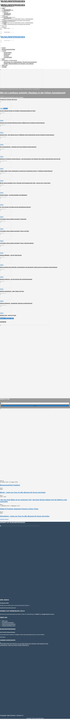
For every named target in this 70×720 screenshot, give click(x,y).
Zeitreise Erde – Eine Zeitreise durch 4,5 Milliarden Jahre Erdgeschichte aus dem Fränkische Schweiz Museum (27, 134)
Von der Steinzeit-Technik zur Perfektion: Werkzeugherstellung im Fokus (17, 110)
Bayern (21, 89)
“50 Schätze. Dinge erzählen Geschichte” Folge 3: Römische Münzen (17, 243)
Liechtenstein (7, 18)
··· (2, 29)
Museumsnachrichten (7, 6)
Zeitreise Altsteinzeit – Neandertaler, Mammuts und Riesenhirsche (16, 303)
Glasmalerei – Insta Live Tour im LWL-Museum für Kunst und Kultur (24, 516)
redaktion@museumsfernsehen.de (8, 607)
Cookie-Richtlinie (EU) (8, 625)
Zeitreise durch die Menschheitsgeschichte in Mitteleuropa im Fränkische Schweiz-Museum (22, 122)
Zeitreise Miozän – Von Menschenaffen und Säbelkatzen (13, 195)
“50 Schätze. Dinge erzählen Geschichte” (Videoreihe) (13, 219)
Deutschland (7, 13)
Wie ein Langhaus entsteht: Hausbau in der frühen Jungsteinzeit (32, 92)
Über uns (4, 25)
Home (3, 8)
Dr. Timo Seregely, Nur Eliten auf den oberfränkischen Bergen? (15, 207)
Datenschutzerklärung (8, 624)
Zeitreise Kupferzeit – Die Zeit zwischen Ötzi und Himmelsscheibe (16, 279)
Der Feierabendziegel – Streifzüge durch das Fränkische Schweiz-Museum (18, 146)
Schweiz (6, 16)
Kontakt (4, 27)
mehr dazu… (3, 637)
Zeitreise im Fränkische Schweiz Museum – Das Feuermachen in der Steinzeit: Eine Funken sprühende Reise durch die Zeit (30, 159)
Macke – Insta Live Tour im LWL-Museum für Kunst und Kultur (22, 492)
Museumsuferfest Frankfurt (10, 485)
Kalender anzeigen (4, 519)
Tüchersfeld (36, 89)
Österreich (7, 11)
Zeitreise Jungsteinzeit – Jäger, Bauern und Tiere (12, 291)
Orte (3, 15)
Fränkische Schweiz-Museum (9, 89)
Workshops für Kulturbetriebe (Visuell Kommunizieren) (18, 18)
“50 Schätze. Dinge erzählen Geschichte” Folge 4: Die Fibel (14, 231)
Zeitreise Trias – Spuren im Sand (8, 315)
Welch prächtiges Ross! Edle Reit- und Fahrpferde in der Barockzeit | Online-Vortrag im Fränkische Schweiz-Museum (28, 267)
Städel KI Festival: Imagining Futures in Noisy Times (19, 509)
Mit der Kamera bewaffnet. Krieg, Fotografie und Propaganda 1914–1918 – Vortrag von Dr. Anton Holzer (25, 183)
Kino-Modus (19, 97)
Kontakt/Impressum (8, 622)
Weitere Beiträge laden (7, 318)
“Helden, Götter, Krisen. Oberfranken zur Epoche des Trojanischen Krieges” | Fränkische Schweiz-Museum (26, 171)
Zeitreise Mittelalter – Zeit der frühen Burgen (11, 255)
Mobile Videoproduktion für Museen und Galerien (17, 20)
